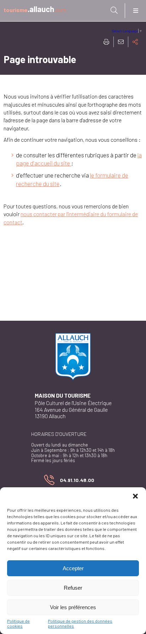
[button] (135, 496)
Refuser (73, 588)
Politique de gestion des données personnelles (80, 623)
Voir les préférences (73, 607)
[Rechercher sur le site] (114, 10)
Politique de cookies (18, 623)
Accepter (73, 568)
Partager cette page (135, 42)
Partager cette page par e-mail (121, 42)
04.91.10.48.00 (69, 481)
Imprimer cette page (106, 42)
